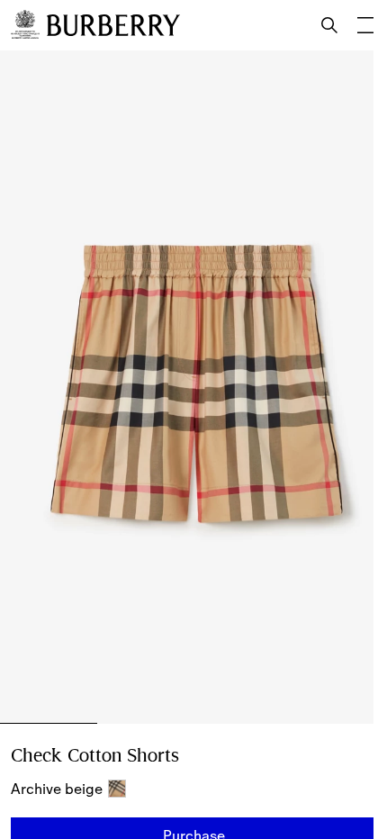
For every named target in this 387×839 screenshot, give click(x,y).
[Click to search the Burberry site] (329, 25)
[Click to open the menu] (365, 25)
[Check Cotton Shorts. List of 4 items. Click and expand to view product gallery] (193, 387)
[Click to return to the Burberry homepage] (113, 25)
